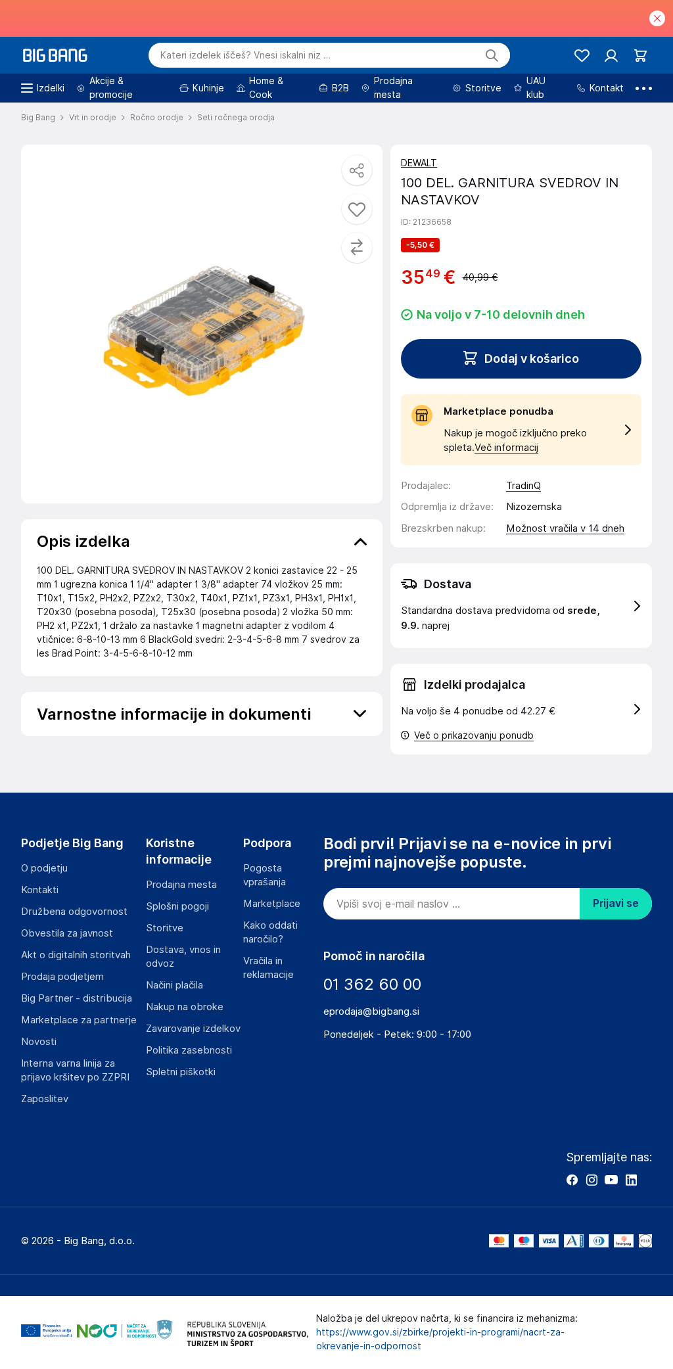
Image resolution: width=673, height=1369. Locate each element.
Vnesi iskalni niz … (245, 55)
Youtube (611, 1180)
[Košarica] (640, 55)
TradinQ (523, 486)
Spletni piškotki (181, 1072)
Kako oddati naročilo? (270, 932)
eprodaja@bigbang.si (371, 1011)
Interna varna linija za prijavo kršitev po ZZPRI (75, 1070)
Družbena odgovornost (74, 911)
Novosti (39, 1042)
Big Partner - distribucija (76, 998)
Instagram (591, 1180)
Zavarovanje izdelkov (193, 1028)
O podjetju (44, 868)
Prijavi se (616, 903)
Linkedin (631, 1180)
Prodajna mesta (181, 885)
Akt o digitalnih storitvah (76, 955)
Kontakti (39, 890)
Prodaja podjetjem (62, 977)
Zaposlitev (44, 1099)
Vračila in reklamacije (268, 968)
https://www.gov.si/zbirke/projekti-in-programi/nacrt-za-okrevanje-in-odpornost (440, 1339)
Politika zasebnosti (189, 1050)
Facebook (572, 1180)
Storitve (164, 928)
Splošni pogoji (177, 906)
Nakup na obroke (184, 1007)
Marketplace (271, 904)
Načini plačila (174, 985)
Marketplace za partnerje (79, 1020)
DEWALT (419, 163)
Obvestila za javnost (67, 933)
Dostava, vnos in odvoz (183, 956)
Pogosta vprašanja (264, 875)
